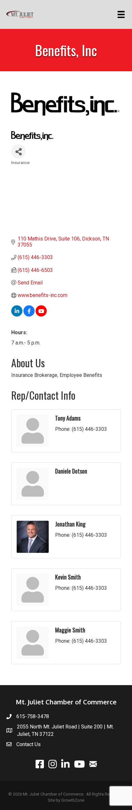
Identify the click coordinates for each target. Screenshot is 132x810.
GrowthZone (72, 800)
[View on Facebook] (29, 315)
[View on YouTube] (41, 315)
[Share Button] (18, 151)
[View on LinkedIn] (16, 315)
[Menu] (122, 14)
